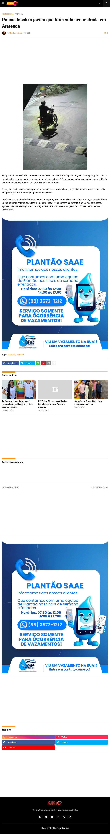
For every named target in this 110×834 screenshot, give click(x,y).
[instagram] (58, 817)
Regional (20, 354)
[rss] (64, 817)
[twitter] (46, 817)
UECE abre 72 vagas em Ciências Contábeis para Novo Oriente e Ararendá (52, 404)
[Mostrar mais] (54, 363)
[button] (3, 3)
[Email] (48, 363)
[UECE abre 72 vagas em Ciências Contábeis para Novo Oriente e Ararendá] (55, 389)
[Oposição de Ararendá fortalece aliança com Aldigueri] (91, 389)
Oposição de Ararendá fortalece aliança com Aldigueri (88, 402)
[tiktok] (69, 817)
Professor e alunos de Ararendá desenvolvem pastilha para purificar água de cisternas (17, 404)
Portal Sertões (63, 828)
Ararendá (19, 14)
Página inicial (7, 14)
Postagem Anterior (11, 487)
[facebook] (40, 817)
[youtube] (52, 817)
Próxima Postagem (99, 487)
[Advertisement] (52, 59)
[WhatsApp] (38, 363)
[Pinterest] (43, 363)
